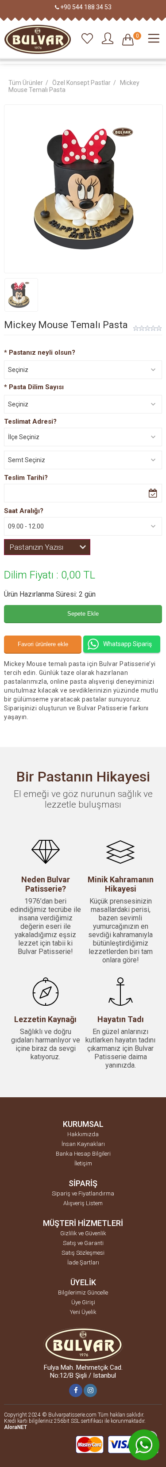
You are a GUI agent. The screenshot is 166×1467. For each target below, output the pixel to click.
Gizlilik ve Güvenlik (83, 1233)
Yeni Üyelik (83, 1312)
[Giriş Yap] (107, 39)
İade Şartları (83, 1262)
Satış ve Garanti (83, 1243)
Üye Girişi (83, 1302)
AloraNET (15, 1427)
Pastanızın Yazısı (36, 547)
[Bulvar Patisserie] (37, 40)
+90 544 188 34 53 (86, 7)
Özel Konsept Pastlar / (84, 82)
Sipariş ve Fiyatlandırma (83, 1193)
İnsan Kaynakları (83, 1144)
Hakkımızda (83, 1134)
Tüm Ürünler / (29, 82)
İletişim (83, 1163)
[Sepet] (128, 41)
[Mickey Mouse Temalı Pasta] (21, 295)
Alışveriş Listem (83, 1203)
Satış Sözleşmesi (83, 1252)
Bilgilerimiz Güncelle (83, 1292)
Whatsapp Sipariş (127, 643)
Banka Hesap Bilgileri (83, 1153)
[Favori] (87, 39)
